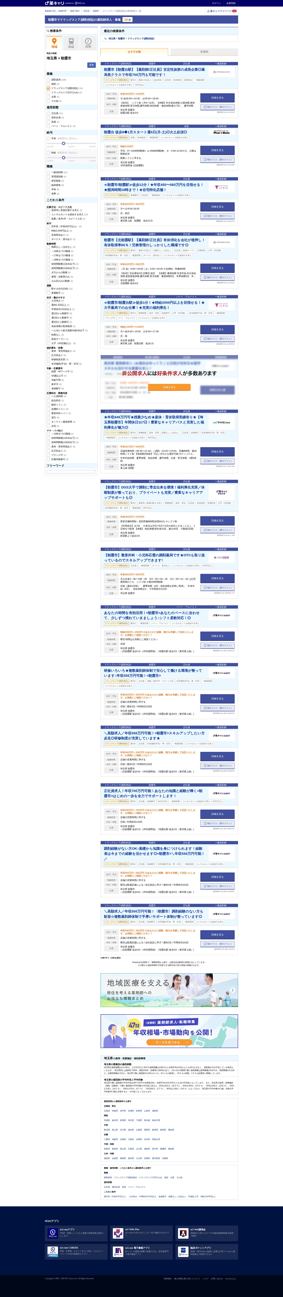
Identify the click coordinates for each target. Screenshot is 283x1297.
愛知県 (171, 1130)
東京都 (147, 1120)
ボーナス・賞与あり (63, 239)
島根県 (115, 1149)
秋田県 (139, 1111)
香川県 (155, 1149)
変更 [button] (91, 65)
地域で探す (75, 11)
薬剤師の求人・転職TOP (55, 11)
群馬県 (123, 1120)
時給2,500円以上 (61, 230)
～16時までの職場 (62, 251)
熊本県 (131, 1158)
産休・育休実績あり (63, 351)
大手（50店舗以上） (63, 343)
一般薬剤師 (59, 172)
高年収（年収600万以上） (66, 226)
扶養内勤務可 (59, 459)
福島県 (155, 1111)
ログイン (216, 3)
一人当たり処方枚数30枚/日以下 (69, 330)
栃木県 (115, 1120)
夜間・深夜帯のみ (62, 276)
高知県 (171, 1149)
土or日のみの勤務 (62, 281)
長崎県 (123, 1158)
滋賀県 (115, 1139)
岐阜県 (155, 1130)
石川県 (123, 1130)
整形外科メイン (61, 413)
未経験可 (57, 388)
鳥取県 (107, 1149)
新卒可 (56, 384)
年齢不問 (57, 380)
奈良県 (147, 1139)
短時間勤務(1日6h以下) (65, 268)
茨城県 (107, 1120)
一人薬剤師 (58, 396)
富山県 (115, 1130)
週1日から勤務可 (61, 313)
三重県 (107, 1139)
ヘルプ (205, 1278)
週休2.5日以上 (60, 305)
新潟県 (107, 1130)
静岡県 (163, 1130)
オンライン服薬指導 (63, 421)
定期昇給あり (59, 235)
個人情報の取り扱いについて (187, 1278)
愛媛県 (163, 1149)
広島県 (131, 1149)
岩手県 (123, 1111)
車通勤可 (57, 293)
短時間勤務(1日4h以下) (65, 264)
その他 (56, 101)
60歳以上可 (58, 375)
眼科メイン (58, 404)
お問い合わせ (217, 1278)
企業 (55, 96)
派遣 (55, 121)
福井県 (131, 1130)
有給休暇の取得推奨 (63, 326)
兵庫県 (139, 1139)
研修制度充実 (59, 359)
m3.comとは (230, 1278)
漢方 (55, 417)
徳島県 (147, 1149)
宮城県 (131, 1111)
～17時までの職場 (62, 255)
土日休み (57, 300)
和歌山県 (156, 1139)
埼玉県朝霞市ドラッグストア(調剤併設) (131, 38)
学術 (55, 189)
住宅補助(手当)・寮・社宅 (66, 363)
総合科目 (57, 400)
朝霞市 (96, 11)
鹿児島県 (156, 1158)
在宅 (55, 426)
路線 (71, 46)
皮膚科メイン (59, 409)
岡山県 (123, 1149)
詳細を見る (217, 97)
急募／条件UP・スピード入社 (68, 218)
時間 (88, 46)
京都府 (123, 1139)
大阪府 (131, 1139)
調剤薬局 (58, 79)
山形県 (147, 1111)
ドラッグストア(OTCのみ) (66, 92)
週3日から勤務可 (61, 322)
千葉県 (139, 1120)
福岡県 (107, 1158)
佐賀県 (115, 1158)
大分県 (139, 1158)
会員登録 (231, 3)
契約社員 (57, 117)
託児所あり (58, 355)
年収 (64, 138)
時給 (64, 152)
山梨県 (139, 1130)
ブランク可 (58, 455)
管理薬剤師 (58, 176)
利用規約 (168, 1278)
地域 (54, 46)
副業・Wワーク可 (62, 371)
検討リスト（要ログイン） (220, 107)
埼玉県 (86, 11)
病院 (55, 84)
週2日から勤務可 (61, 317)
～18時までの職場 (62, 259)
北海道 (107, 1111)
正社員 (57, 113)
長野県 (147, 1130)
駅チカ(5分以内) (62, 288)
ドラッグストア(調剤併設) (67, 88)
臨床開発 (57, 185)
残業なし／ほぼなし (63, 247)
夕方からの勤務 (61, 272)
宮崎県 (147, 1158)
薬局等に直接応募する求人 (66, 210)
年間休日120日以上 (63, 309)
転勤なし (57, 334)
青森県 (115, 1111)
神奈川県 (156, 1120)
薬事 (55, 193)
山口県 (139, 1149)
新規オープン (59, 339)
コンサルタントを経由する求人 (69, 214)
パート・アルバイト (63, 126)
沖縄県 (165, 1158)
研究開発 (57, 180)
